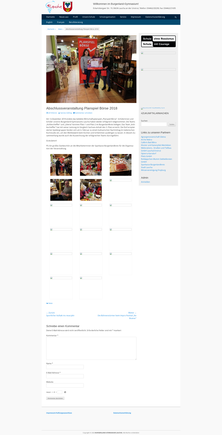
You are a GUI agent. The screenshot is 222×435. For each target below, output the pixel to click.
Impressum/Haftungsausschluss (59, 413)
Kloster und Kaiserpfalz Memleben (156, 145)
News (60, 29)
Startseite (50, 17)
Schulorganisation (107, 17)
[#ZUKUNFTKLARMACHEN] (158, 108)
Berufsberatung (76, 22)
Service (123, 17)
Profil (75, 17)
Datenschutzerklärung (155, 17)
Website (49, 382)
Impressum (136, 17)
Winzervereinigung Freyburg (153, 170)
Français (60, 22)
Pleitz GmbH (146, 156)
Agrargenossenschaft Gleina (153, 137)
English (49, 22)
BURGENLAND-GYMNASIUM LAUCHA (108, 433)
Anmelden (145, 182)
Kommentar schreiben (83, 113)
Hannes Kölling (66, 113)
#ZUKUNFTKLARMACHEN (155, 113)
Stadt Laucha (146, 167)
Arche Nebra (146, 139)
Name (49, 363)
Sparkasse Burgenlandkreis (153, 164)
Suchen (144, 120)
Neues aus (63, 17)
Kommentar (52, 335)
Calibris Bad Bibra (148, 142)
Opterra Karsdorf (148, 153)
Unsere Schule (88, 17)
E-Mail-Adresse (53, 372)
